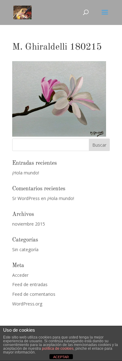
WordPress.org (27, 304)
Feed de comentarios (33, 294)
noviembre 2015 (28, 224)
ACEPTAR (61, 357)
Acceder (20, 275)
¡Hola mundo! (25, 173)
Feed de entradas (30, 284)
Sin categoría (25, 249)
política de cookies (58, 348)
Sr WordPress (26, 198)
